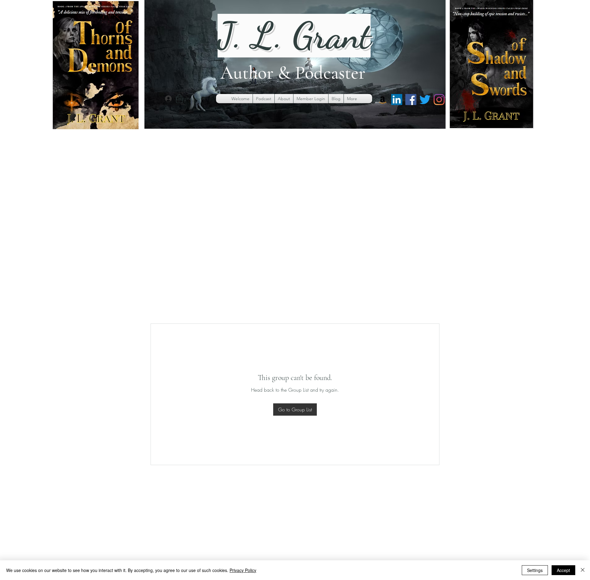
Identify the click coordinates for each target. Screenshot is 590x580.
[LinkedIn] (396, 99)
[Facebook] (410, 99)
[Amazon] (382, 99)
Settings (535, 570)
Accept (563, 570)
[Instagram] (439, 99)
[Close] (582, 570)
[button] (179, 98)
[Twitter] (425, 99)
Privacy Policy (243, 570)
